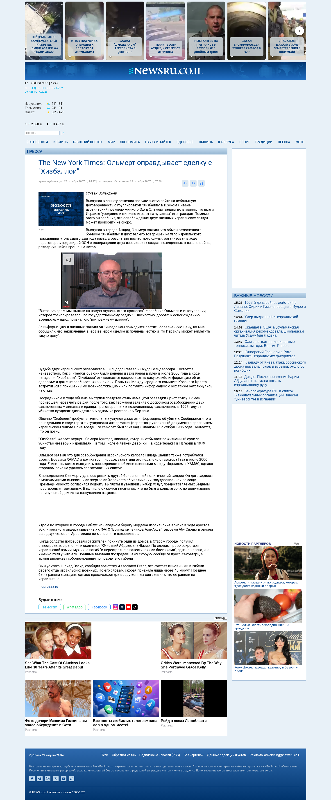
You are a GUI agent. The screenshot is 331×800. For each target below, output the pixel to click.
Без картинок (193, 755)
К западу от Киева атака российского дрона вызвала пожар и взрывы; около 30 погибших (270, 366)
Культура (226, 142)
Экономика (130, 142)
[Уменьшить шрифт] (185, 183)
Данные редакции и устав (226, 755)
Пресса (284, 142)
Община (206, 142)
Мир (111, 142)
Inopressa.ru (48, 586)
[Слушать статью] (206, 183)
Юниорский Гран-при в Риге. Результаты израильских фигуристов (264, 354)
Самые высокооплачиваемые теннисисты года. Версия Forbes (264, 344)
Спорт (244, 142)
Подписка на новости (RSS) (159, 755)
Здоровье (185, 142)
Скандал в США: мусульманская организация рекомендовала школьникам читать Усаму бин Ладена (269, 331)
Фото (299, 142)
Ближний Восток (87, 142)
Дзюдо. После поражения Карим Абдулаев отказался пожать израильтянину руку (266, 381)
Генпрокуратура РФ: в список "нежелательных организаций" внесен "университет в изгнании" (266, 395)
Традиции (263, 142)
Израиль (60, 142)
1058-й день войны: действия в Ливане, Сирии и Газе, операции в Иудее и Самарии (270, 307)
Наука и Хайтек (158, 142)
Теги (104, 755)
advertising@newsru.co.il (281, 755)
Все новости (37, 142)
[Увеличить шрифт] (193, 183)
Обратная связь (124, 755)
